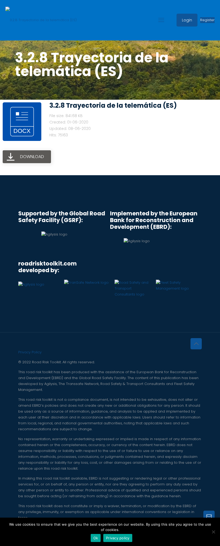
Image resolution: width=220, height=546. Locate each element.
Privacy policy (118, 538)
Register (207, 20)
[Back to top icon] (196, 343)
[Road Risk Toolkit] (41, 20)
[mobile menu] (161, 20)
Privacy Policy (30, 352)
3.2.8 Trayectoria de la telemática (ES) (113, 105)
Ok (95, 538)
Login (187, 20)
